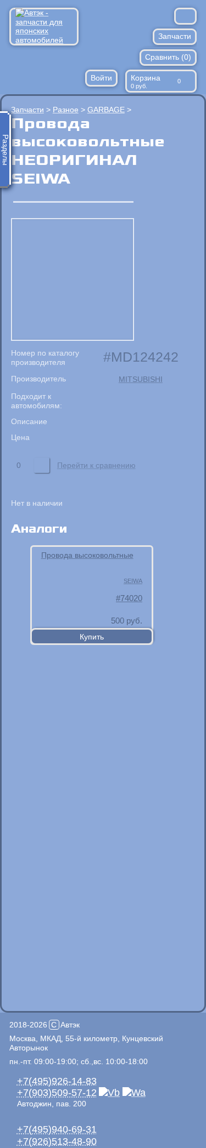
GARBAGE (106, 109)
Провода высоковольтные (87, 555)
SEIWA (133, 581)
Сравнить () (168, 57)
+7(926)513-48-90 (57, 1141)
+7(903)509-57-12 (57, 1092)
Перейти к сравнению (96, 465)
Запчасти (174, 36)
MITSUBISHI (141, 379)
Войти (101, 77)
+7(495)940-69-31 (57, 1129)
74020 (131, 598)
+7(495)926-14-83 (57, 1081)
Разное (66, 109)
